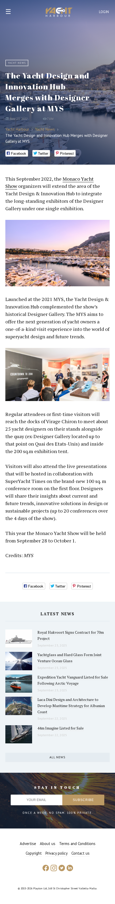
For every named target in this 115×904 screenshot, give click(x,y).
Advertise (28, 843)
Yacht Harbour (59, 12)
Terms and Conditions (77, 843)
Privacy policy (56, 853)
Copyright (34, 853)
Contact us (80, 853)
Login (104, 12)
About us (47, 843)
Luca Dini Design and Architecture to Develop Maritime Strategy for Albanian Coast (71, 705)
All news (57, 757)
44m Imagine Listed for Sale (60, 728)
